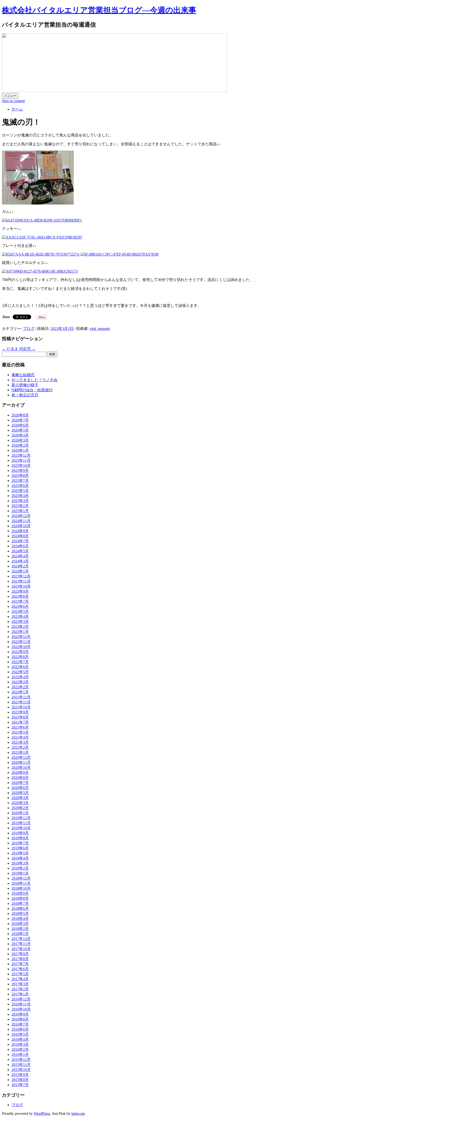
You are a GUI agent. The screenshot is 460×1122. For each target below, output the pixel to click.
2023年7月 (20, 601)
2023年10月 (21, 586)
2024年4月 (20, 556)
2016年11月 (21, 1004)
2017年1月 (20, 994)
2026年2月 (20, 445)
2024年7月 (20, 541)
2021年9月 (20, 712)
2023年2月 (20, 627)
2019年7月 (20, 843)
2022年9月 (20, 652)
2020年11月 (21, 762)
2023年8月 (20, 596)
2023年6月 (20, 606)
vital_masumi (100, 329)
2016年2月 (20, 1049)
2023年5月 (20, 611)
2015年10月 (21, 1070)
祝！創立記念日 (25, 395)
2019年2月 (20, 868)
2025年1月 (20, 511)
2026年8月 (20, 415)
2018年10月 (21, 888)
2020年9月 (20, 773)
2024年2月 (20, 566)
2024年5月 (20, 551)
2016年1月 (20, 1054)
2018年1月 (20, 934)
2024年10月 (21, 526)
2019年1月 (20, 873)
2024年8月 (20, 536)
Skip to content (13, 101)
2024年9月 (20, 531)
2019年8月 (20, 838)
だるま (10, 349)
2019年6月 (20, 848)
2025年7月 (20, 481)
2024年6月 (20, 546)
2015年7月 (20, 1085)
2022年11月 (21, 642)
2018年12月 (21, 878)
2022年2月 (20, 687)
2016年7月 (20, 1024)
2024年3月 (20, 561)
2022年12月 (21, 637)
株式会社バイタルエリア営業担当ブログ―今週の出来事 (99, 10)
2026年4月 (20, 435)
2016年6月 (20, 1029)
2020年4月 (20, 798)
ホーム (17, 109)
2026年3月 (20, 440)
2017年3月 (20, 984)
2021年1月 (20, 752)
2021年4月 (20, 737)
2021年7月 (20, 722)
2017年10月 (21, 949)
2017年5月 (20, 974)
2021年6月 (20, 727)
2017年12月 (21, 939)
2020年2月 (20, 808)
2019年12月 (21, 818)
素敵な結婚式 (23, 375)
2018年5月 (20, 914)
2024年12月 (21, 516)
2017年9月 (20, 954)
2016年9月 (20, 1014)
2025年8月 (20, 475)
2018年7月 (20, 903)
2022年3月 (20, 682)
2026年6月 (20, 425)
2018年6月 (20, 908)
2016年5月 (20, 1034)
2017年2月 (20, 989)
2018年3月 (20, 924)
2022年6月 (20, 667)
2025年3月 (20, 501)
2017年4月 (20, 979)
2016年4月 (20, 1039)
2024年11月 (21, 521)
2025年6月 (20, 486)
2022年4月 (20, 677)
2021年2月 (20, 747)
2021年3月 (20, 742)
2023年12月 (21, 576)
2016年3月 (20, 1044)
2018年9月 (20, 893)
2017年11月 (21, 944)
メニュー (10, 96)
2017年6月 (20, 969)
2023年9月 (20, 591)
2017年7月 (20, 964)
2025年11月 (21, 460)
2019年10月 (21, 828)
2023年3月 (20, 621)
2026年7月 (20, 420)
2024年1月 (20, 571)
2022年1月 (20, 692)
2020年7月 (20, 783)
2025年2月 (20, 506)
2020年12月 (21, 757)
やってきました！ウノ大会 (35, 380)
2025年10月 (21, 465)
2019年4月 (20, 858)
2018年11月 (21, 883)
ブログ (28, 329)
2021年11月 (21, 702)
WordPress (42, 1113)
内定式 (27, 349)
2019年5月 (20, 853)
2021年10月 (21, 707)
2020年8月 (20, 778)
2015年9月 (20, 1075)
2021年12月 (21, 697)
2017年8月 (20, 959)
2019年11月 (21, 823)
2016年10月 (21, 1009)
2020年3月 (20, 803)
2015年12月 (21, 1060)
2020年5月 (20, 793)
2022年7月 (20, 662)
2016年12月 (21, 999)
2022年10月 (21, 647)
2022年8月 (20, 657)
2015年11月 (21, 1065)
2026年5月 (20, 430)
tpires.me (78, 1113)
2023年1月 (20, 632)
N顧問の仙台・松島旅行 (32, 390)
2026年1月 (20, 450)
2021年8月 (20, 717)
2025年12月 (21, 455)
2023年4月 (20, 616)
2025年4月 (20, 496)
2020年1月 (20, 813)
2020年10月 (21, 768)
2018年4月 (20, 919)
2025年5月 (20, 491)
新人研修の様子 (25, 385)
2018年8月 (20, 898)
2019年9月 (20, 833)
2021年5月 (20, 732)
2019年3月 (20, 863)
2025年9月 (20, 470)
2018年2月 (20, 929)
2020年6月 (20, 788)
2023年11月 (21, 581)
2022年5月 (20, 672)
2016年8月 (20, 1019)
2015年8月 (20, 1080)
